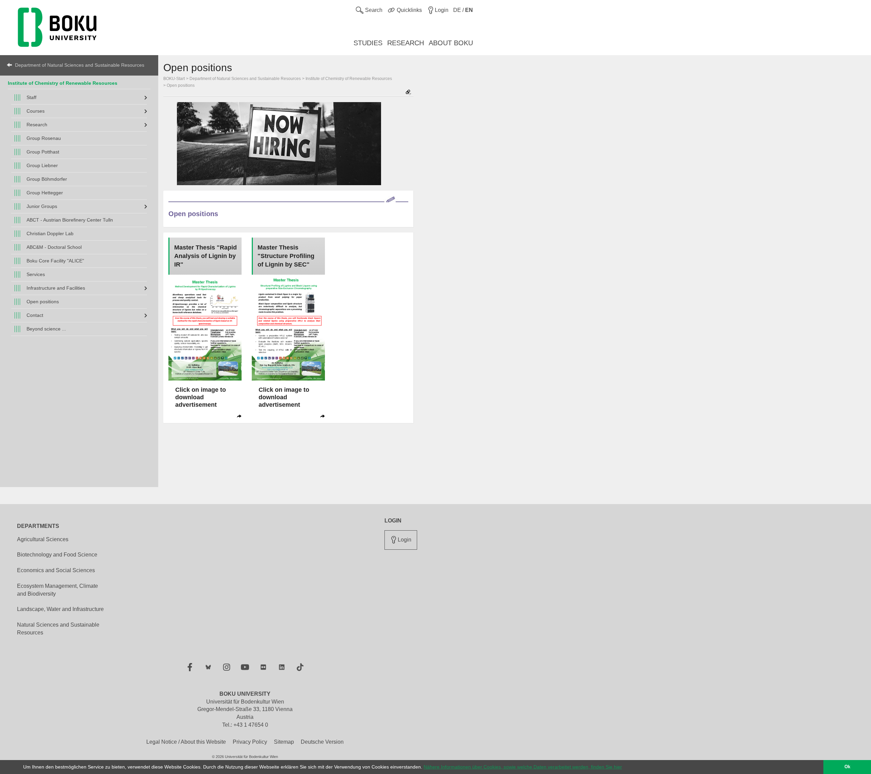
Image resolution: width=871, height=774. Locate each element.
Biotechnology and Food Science (57, 555)
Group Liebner (42, 165)
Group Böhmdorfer (47, 179)
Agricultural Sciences (42, 539)
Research (37, 124)
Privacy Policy (250, 742)
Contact (35, 315)
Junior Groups (42, 206)
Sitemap (284, 742)
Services (36, 274)
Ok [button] (847, 766)
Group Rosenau (44, 138)
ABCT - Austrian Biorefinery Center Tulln (70, 220)
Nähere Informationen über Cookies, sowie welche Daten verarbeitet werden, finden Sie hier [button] (523, 767)
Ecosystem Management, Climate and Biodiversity (57, 590)
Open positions (43, 301)
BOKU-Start (174, 78)
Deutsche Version (322, 742)
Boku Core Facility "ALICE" (55, 260)
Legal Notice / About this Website (186, 742)
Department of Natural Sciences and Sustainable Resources (79, 65)
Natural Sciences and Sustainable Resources (58, 628)
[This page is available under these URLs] (408, 92)
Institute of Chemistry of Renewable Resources (62, 83)
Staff (31, 97)
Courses (36, 111)
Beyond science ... (46, 329)
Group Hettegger (45, 192)
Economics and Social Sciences (56, 570)
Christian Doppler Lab (50, 233)
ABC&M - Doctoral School (54, 247)
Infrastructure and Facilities (56, 288)
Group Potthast (43, 152)
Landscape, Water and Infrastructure (60, 609)
